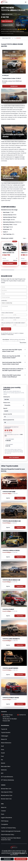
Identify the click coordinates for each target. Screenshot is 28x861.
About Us (3, 807)
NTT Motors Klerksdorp (7, 780)
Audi (2, 746)
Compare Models (8, 25)
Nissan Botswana (6, 743)
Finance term (6, 402)
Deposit (5, 408)
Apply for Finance (7, 21)
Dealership (4, 300)
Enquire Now (20, 25)
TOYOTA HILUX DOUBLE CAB (12, 521)
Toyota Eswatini (5, 732)
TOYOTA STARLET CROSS (11, 698)
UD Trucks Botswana (7, 776)
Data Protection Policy (7, 834)
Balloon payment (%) (8, 419)
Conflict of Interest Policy (8, 828)
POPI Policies (4, 821)
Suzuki (3, 753)
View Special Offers (6, 792)
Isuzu (2, 749)
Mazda (3, 763)
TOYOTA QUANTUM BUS (10, 668)
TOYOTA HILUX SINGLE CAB (11, 580)
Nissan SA (4, 739)
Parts (2, 814)
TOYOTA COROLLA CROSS (11, 550)
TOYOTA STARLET (8, 609)
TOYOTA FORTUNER (9, 492)
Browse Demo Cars (6, 795)
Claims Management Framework (10, 831)
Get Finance (10, 263)
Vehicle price (6, 396)
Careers (3, 811)
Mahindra (4, 770)
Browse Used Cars (6, 799)
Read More (23, 342)
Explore (8, 498)
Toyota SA (4, 729)
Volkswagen (4, 736)
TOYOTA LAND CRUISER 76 (11, 639)
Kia (2, 759)
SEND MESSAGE (6, 329)
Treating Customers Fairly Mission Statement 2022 (11, 839)
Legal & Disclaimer (6, 817)
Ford (2, 756)
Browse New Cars (6, 788)
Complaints (4, 824)
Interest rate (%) (7, 414)
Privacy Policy (10, 334)
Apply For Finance (14, 457)
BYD (2, 773)
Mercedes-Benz (5, 766)
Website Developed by (13, 853)
